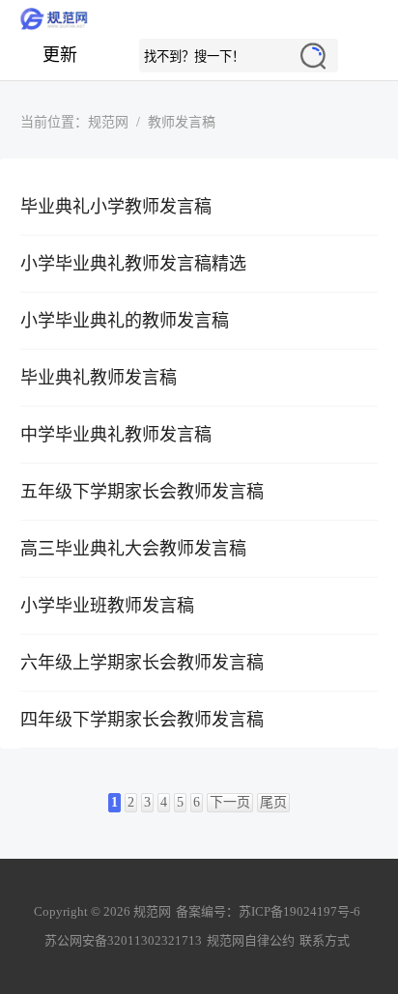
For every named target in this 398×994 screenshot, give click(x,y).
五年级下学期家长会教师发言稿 (142, 491)
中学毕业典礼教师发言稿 (116, 434)
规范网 (199, 19)
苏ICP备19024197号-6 (299, 911)
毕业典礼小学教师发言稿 (116, 206)
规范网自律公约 (251, 940)
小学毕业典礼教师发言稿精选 (133, 263)
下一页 (230, 802)
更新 (60, 55)
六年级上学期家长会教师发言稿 (142, 662)
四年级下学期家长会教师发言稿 (142, 719)
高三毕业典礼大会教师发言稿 (133, 548)
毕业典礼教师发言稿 (98, 377)
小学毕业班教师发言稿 (107, 605)
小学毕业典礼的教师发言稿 (124, 320)
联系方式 (324, 940)
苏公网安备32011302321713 (123, 940)
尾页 (273, 802)
